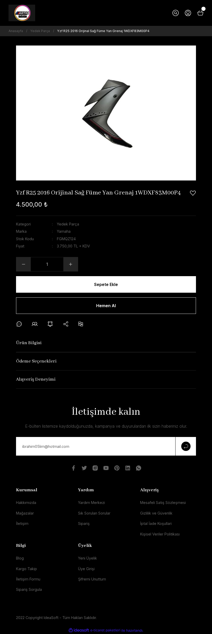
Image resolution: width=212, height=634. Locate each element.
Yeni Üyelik (87, 558)
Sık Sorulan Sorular (94, 513)
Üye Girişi (86, 569)
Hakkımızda (26, 502)
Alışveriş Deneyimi (36, 379)
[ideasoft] (79, 630)
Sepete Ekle (106, 284)
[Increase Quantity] (70, 264)
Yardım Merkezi (91, 502)
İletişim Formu (28, 579)
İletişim (22, 523)
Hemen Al (106, 305)
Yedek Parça (68, 224)
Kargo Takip (26, 569)
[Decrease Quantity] (23, 264)
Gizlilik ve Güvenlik (156, 513)
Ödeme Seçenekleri (36, 361)
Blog (20, 558)
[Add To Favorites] (193, 193)
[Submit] (185, 446)
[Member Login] (188, 13)
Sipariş (84, 523)
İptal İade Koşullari (156, 523)
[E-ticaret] (105, 630)
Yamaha (64, 231)
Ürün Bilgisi (29, 343)
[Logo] (22, 13)
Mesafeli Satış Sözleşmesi (163, 502)
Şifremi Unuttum (92, 579)
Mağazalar (25, 513)
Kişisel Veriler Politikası (160, 534)
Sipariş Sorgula (29, 589)
